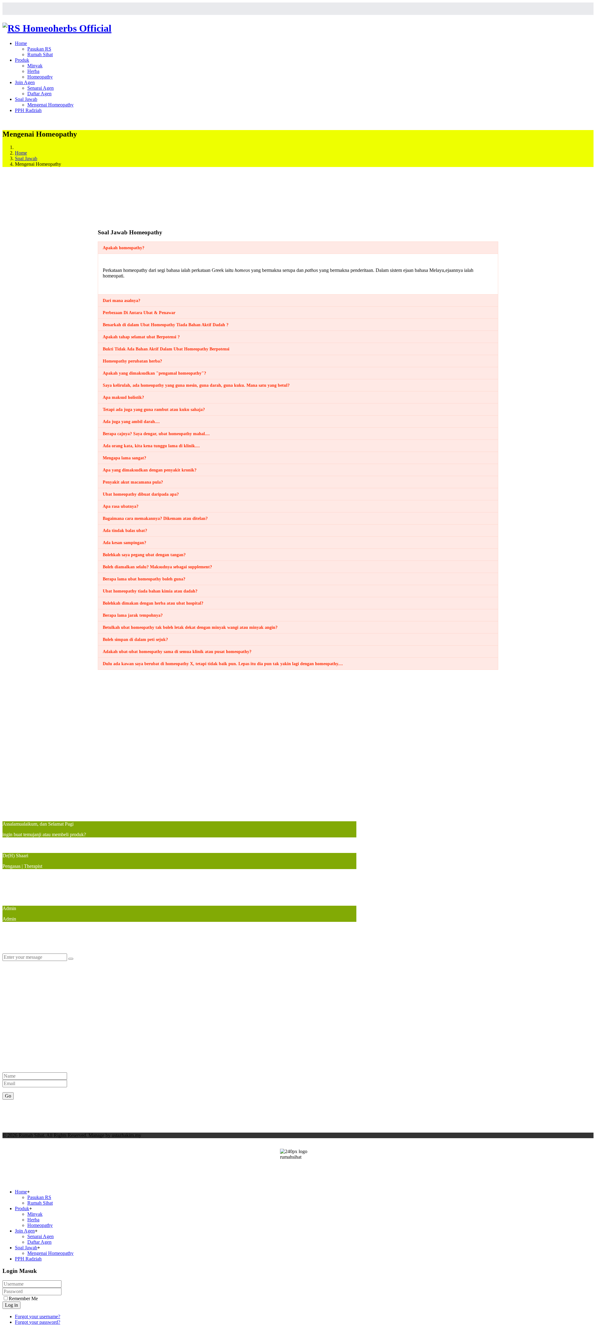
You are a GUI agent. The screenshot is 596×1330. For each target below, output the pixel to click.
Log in (11, 1305)
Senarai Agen (40, 88)
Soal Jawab (26, 99)
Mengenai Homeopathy (50, 104)
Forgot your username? (37, 1316)
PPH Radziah (28, 110)
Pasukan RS (39, 49)
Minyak (35, 65)
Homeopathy (40, 76)
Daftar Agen (39, 93)
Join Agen (25, 82)
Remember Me (23, 1298)
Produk (22, 60)
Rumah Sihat (40, 54)
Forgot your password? (37, 1322)
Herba (33, 71)
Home (21, 43)
